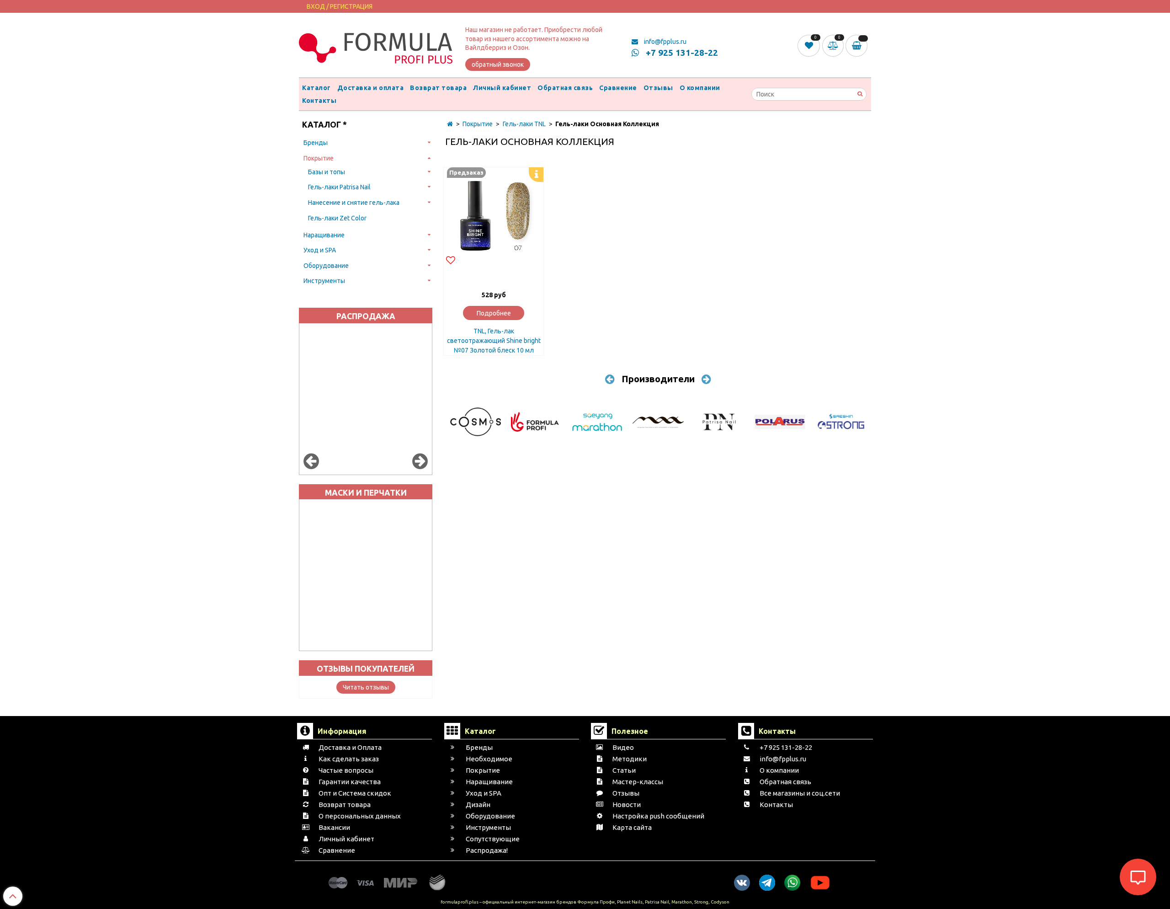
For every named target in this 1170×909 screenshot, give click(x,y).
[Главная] (450, 124)
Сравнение (618, 87)
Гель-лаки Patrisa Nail (339, 187)
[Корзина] (858, 46)
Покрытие (318, 158)
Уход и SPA (319, 250)
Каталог (316, 87)
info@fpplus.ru (664, 41)
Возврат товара (438, 87)
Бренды (315, 142)
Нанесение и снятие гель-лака (353, 202)
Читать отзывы (366, 687)
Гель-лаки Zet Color (337, 218)
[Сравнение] (834, 45)
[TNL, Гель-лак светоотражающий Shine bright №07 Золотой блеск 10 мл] (493, 217)
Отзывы (658, 87)
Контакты (319, 100)
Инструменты (324, 280)
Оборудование (326, 265)
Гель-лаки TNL (524, 124)
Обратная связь (565, 87)
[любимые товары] (810, 45)
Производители (658, 379)
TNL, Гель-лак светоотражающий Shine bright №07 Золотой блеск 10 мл (494, 340)
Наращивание (324, 235)
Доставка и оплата (370, 87)
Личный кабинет (502, 87)
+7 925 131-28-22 (681, 53)
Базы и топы (326, 172)
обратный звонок (498, 64)
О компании (700, 87)
